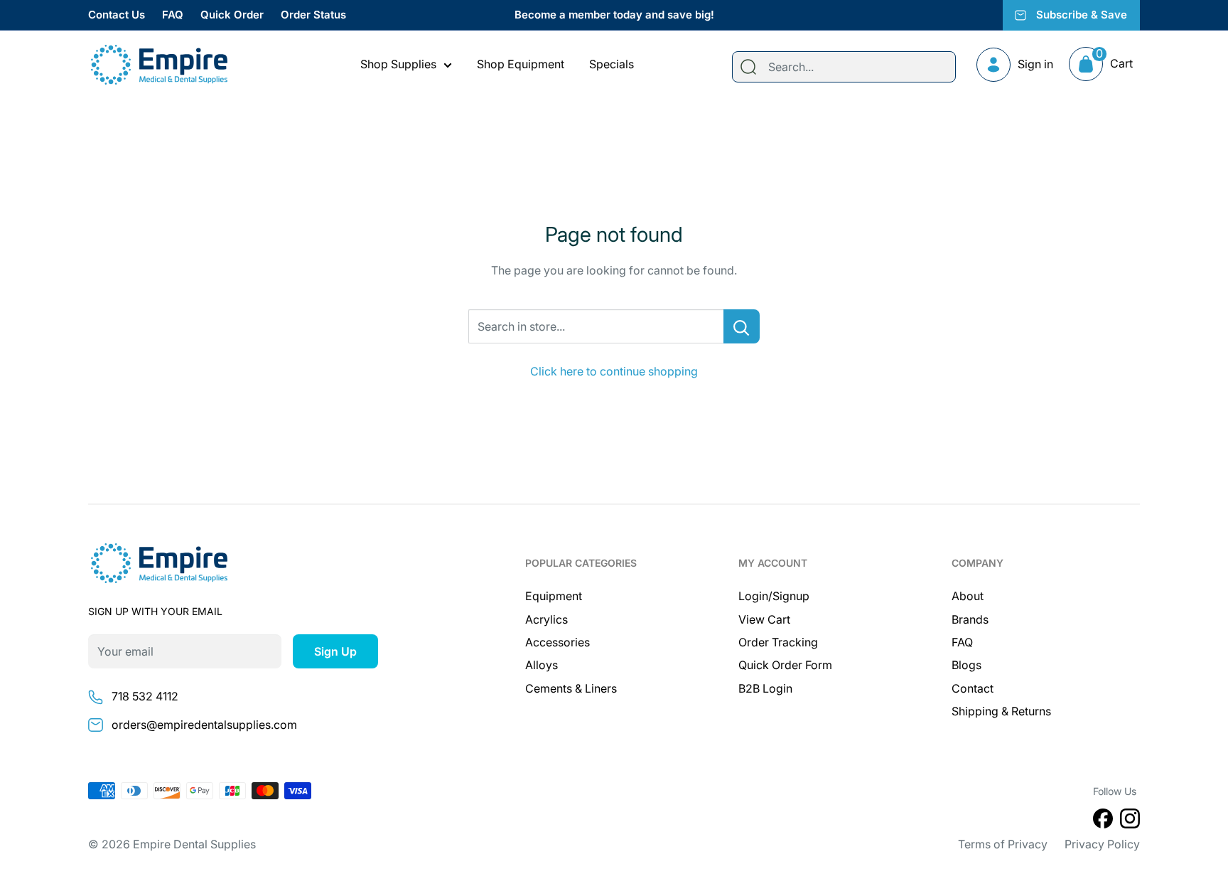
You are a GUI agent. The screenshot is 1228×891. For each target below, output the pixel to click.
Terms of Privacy (1002, 844)
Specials (611, 64)
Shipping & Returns (1001, 711)
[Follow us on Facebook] (1103, 821)
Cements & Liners (571, 688)
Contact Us (116, 14)
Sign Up (335, 651)
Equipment (553, 596)
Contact (972, 688)
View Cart (764, 619)
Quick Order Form (785, 665)
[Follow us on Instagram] (1130, 821)
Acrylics (546, 619)
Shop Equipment (520, 64)
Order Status (313, 14)
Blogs (966, 665)
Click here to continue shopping (614, 371)
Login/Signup (773, 596)
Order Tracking (778, 642)
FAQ (172, 14)
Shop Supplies (398, 64)
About (968, 596)
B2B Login (765, 688)
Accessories (557, 642)
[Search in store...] (741, 326)
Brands (970, 619)
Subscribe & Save (1081, 14)
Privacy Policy (1102, 844)
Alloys (541, 665)
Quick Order (232, 14)
